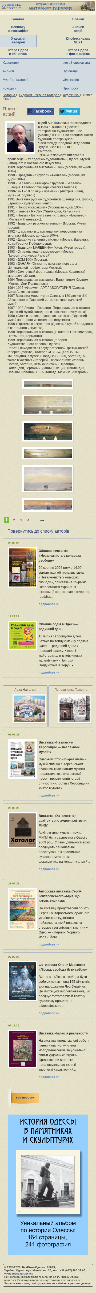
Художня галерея (18, 40)
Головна (18, 19)
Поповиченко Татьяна (70, 690)
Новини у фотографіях (18, 29)
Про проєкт (71, 88)
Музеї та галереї (15, 80)
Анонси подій (78, 29)
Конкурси (10, 88)
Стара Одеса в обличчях (18, 52)
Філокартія (71, 80)
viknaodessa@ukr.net (18, 1273)
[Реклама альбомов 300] (48, 1253)
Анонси (8, 71)
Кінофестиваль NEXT (78, 40)
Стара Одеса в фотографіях (78, 52)
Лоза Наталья (25, 690)
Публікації (70, 71)
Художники (11, 63)
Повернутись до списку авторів (38, 531)
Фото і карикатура (76, 63)
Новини (78, 19)
